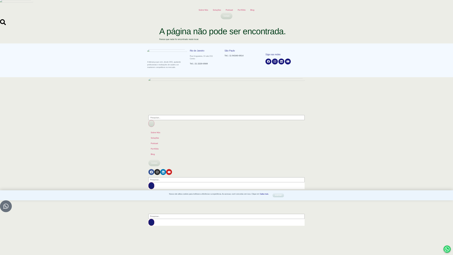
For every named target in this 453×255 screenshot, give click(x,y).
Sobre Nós (203, 10)
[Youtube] (288, 61)
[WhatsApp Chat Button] (447, 249)
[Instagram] (275, 61)
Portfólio (242, 10)
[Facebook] (268, 61)
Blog (252, 10)
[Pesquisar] (151, 123)
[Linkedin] (281, 61)
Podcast (229, 10)
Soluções (217, 10)
